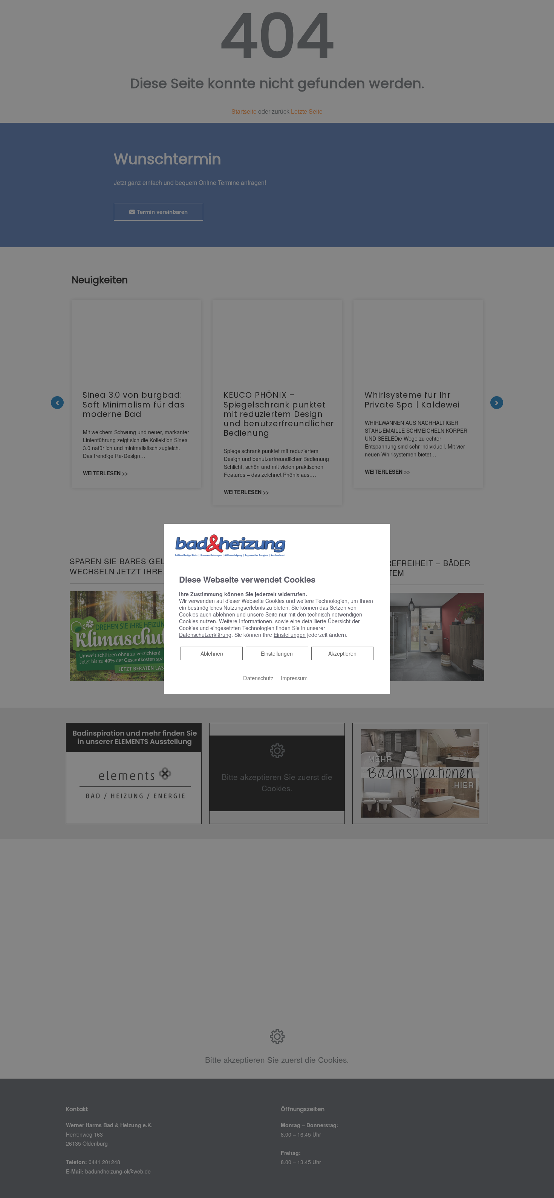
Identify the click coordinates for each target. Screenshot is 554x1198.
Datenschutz (258, 677)
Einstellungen (277, 653)
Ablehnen (211, 653)
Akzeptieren (342, 653)
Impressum (294, 677)
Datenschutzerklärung (205, 634)
